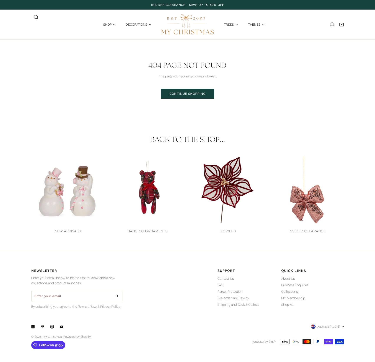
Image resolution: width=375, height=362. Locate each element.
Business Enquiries (294, 285)
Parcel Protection (230, 292)
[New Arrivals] (68, 190)
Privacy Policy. (110, 307)
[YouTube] (61, 327)
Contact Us (225, 279)
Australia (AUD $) (328, 326)
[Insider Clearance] (307, 190)
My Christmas (52, 336)
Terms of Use (87, 307)
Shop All (287, 305)
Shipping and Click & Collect (238, 305)
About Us (288, 279)
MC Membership (293, 298)
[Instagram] (52, 327)
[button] (341, 24)
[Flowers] (227, 190)
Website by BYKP (264, 341)
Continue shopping (187, 94)
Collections (289, 292)
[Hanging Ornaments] (147, 190)
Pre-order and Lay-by (233, 298)
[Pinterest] (42, 327)
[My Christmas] (187, 24)
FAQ (220, 285)
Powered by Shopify (77, 336)
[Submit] (117, 296)
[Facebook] (33, 327)
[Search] (36, 17)
